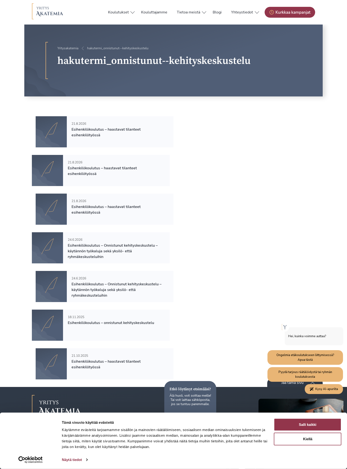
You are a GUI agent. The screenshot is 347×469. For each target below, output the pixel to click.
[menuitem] (118, 12)
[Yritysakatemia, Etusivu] (47, 12)
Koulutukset (118, 12)
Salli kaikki (307, 425)
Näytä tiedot (72, 460)
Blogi (217, 12)
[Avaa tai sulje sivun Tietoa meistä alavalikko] (204, 11)
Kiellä (307, 439)
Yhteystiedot (242, 12)
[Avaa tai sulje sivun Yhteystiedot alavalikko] (257, 11)
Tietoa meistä (188, 12)
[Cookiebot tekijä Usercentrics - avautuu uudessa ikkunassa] (30, 459)
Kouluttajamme (154, 12)
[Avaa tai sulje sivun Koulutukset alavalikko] (133, 11)
